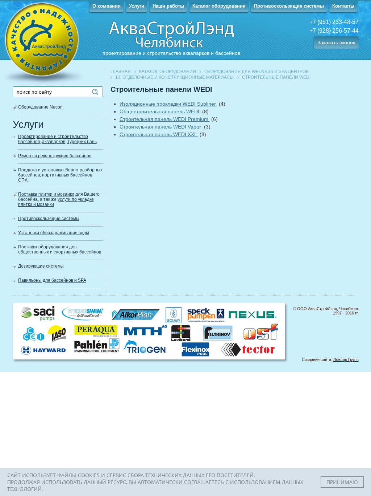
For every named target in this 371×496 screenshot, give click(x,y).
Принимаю (342, 482)
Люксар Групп (346, 359)
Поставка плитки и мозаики (46, 194)
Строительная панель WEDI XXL (159, 134)
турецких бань (82, 141)
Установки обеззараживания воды (53, 232)
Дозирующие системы (41, 266)
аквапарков (53, 141)
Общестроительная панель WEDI (160, 111)
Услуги (136, 6)
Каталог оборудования (219, 6)
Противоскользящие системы (289, 6)
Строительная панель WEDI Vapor (161, 127)
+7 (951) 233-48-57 (334, 22)
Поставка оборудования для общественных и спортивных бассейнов (59, 249)
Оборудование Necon (40, 107)
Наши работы (168, 6)
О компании (106, 6)
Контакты (343, 6)
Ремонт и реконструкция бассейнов (54, 155)
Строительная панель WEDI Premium (165, 119)
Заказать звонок (336, 42)
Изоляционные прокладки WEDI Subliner (168, 104)
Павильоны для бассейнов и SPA (52, 280)
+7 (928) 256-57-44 (334, 31)
